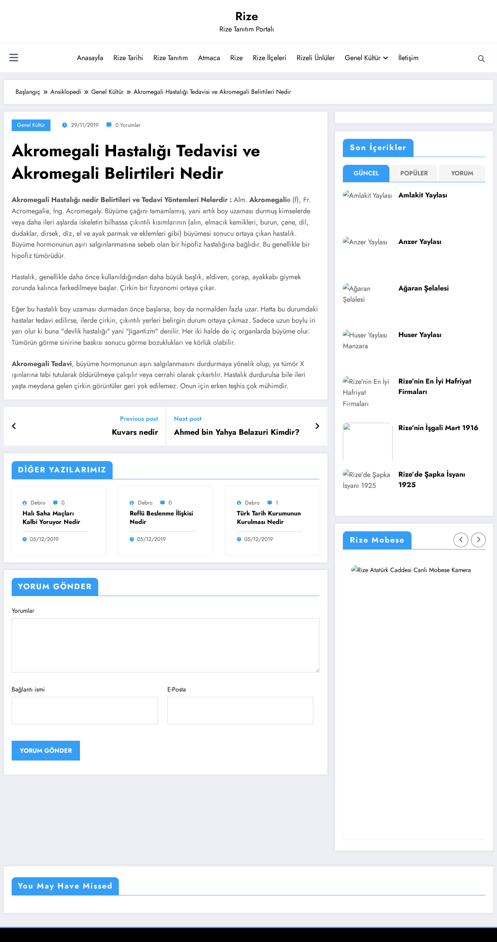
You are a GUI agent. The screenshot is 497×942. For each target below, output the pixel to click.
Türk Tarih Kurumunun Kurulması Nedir (269, 517)
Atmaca (209, 58)
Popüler (414, 173)
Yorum (462, 173)
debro (38, 502)
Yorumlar (23, 610)
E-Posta (176, 689)
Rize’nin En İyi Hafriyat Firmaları (434, 386)
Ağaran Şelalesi (423, 288)
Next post (188, 418)
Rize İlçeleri (270, 58)
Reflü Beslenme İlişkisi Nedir (161, 517)
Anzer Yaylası (419, 242)
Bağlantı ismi (28, 689)
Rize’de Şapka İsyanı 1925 (431, 479)
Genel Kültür (363, 58)
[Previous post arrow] (14, 426)
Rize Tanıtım (170, 58)
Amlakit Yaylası (422, 195)
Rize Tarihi (128, 58)
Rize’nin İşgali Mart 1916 (438, 428)
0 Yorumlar (128, 125)
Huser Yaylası (419, 335)
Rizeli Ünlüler (316, 58)
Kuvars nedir (135, 432)
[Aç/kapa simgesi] (13, 58)
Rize (246, 16)
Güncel (366, 173)
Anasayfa (90, 58)
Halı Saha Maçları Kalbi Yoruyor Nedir (51, 517)
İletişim (408, 58)
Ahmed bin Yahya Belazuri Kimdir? (237, 432)
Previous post (139, 418)
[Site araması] (481, 59)
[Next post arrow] (317, 426)
